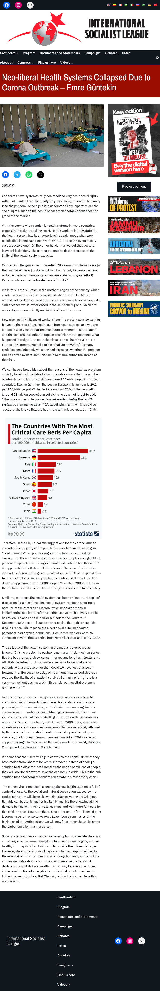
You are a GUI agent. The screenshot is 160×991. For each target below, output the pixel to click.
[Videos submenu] (72, 63)
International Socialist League (26, 940)
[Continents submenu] (17, 53)
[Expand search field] (155, 58)
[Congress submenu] (33, 63)
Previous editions (134, 186)
